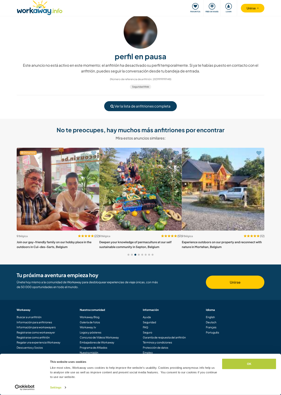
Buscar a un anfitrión (29, 317)
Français (211, 327)
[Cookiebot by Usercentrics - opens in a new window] (24, 387)
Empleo (148, 352)
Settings (55, 387)
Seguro (147, 332)
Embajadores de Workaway (97, 342)
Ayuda (147, 317)
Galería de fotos (90, 322)
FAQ (145, 327)
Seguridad (149, 322)
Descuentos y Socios (30, 347)
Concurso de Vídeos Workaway (99, 337)
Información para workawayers (36, 327)
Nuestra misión (89, 352)
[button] (128, 255)
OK (249, 363)
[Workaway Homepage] (40, 7)
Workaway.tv (88, 327)
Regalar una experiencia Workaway (38, 342)
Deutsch (211, 322)
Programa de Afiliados (93, 347)
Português (212, 332)
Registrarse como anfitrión (33, 337)
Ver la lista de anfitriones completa (142, 106)
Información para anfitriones (34, 322)
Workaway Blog (89, 317)
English (210, 317)
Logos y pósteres (90, 332)
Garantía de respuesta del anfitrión (164, 337)
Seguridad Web (140, 86)
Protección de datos (155, 347)
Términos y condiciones (157, 342)
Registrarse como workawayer (36, 332)
